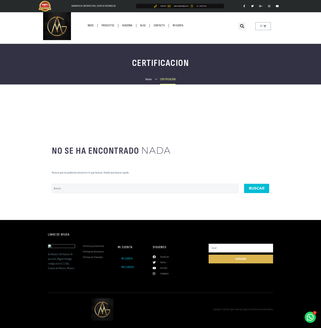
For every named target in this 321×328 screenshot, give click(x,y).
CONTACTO (159, 25)
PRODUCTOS (108, 25)
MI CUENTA (178, 25)
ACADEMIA (127, 25)
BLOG (143, 25)
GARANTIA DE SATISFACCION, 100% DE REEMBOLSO (93, 5)
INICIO (91, 25)
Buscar (257, 188)
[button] (242, 26)
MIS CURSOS (127, 267)
